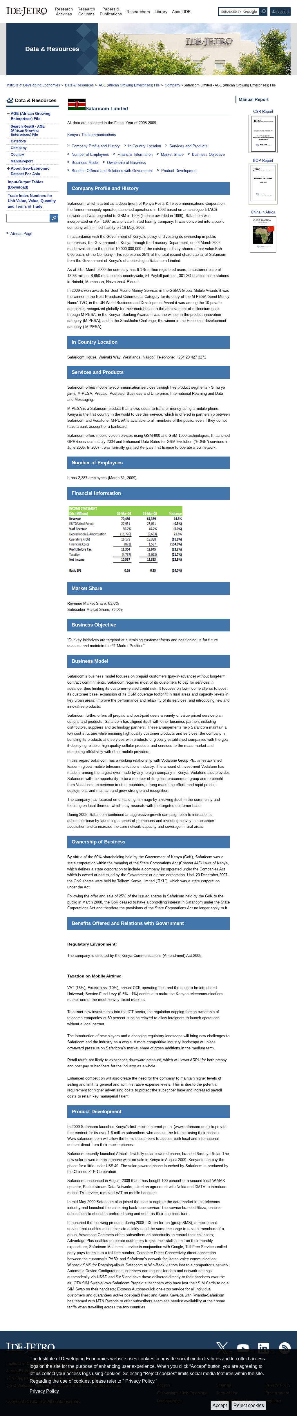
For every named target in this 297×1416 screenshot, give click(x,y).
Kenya (72, 135)
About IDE (181, 11)
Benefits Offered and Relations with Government (112, 171)
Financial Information (135, 154)
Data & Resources (79, 85)
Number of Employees (90, 154)
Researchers (138, 11)
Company (172, 85)
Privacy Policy (44, 1391)
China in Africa (263, 212)
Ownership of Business (126, 162)
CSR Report (263, 111)
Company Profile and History (96, 146)
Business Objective (208, 154)
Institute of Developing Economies (33, 85)
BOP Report (263, 160)
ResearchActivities (64, 11)
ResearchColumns (86, 11)
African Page (21, 233)
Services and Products (188, 146)
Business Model (85, 162)
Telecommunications (99, 135)
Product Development (179, 171)
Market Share (172, 154)
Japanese (280, 12)
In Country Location (144, 146)
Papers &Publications (111, 11)
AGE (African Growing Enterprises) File (129, 85)
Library (161, 11)
